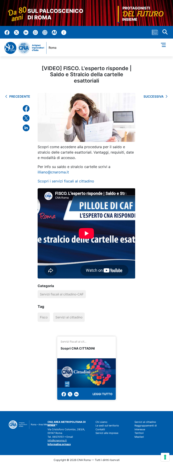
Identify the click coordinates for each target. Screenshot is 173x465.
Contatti (100, 429)
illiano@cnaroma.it (53, 172)
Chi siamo (101, 422)
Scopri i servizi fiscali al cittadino (66, 181)
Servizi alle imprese (107, 433)
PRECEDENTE (19, 96)
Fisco (44, 317)
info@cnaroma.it (57, 440)
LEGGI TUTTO (102, 394)
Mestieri (139, 436)
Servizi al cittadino (68, 317)
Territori (139, 433)
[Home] (32, 48)
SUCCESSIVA (153, 96)
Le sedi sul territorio (107, 425)
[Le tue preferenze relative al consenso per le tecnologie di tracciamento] (165, 457)
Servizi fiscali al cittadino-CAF (62, 294)
